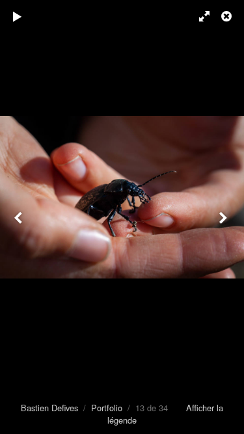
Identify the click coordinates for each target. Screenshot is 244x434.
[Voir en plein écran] (198, 16)
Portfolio (106, 407)
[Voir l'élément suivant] (224, 217)
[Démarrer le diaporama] (17, 16)
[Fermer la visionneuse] (227, 16)
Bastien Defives (49, 407)
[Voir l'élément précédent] (19, 217)
